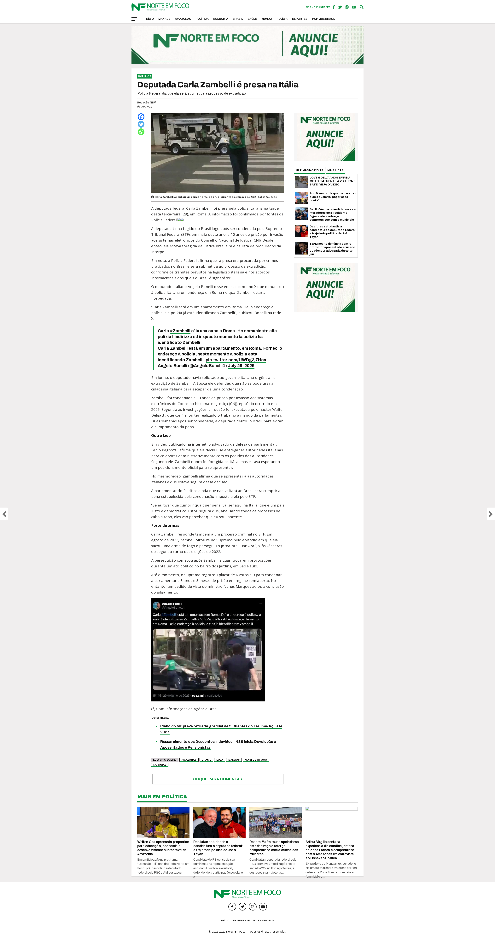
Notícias (159, 765)
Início (149, 18)
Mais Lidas (335, 170)
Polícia (282, 18)
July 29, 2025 (241, 365)
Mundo (267, 18)
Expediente (241, 920)
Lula (219, 759)
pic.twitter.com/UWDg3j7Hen (236, 360)
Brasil (238, 18)
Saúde (252, 18)
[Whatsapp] (141, 131)
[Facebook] (141, 116)
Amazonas (183, 18)
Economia (220, 18)
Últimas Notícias (309, 170)
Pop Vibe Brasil (323, 18)
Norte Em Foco (256, 759)
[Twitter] (141, 124)
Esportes (299, 18)
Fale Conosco (263, 920)
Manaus (164, 18)
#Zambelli (180, 331)
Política (202, 18)
